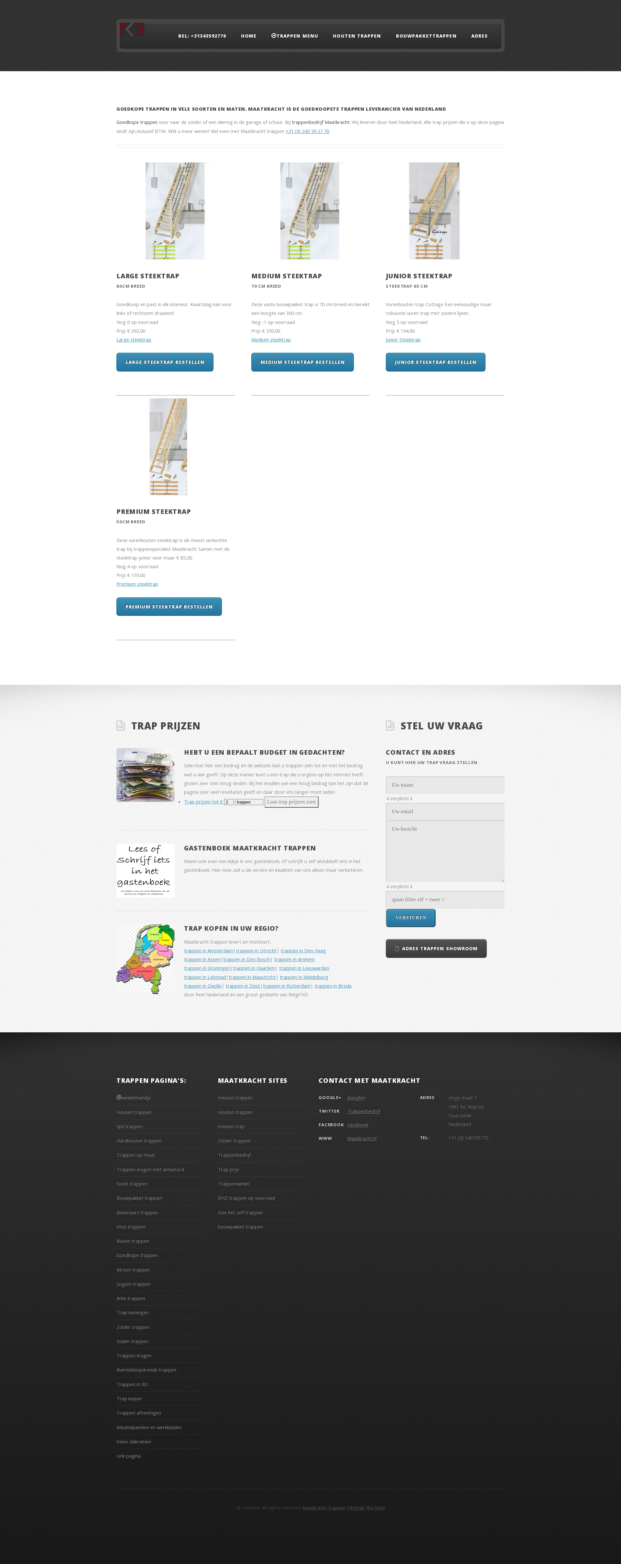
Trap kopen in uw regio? (231, 928)
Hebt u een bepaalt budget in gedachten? (264, 752)
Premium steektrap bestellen (169, 607)
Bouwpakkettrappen (426, 36)
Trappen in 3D (131, 1384)
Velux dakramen (133, 1441)
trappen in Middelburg (304, 977)
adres (479, 36)
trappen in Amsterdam (208, 950)
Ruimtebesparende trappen (146, 1369)
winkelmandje (136, 1097)
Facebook (357, 1124)
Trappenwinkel (233, 1183)
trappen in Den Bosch (246, 959)
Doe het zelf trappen (240, 1212)
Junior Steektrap (419, 276)
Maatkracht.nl (361, 1138)
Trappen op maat (135, 1154)
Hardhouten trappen (138, 1140)
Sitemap (356, 1507)
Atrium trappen (133, 1269)
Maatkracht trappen (324, 1507)
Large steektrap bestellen (164, 362)
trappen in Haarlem (254, 968)
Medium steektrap (286, 276)
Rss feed (375, 1507)
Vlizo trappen (130, 1226)
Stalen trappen (132, 1341)
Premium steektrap (153, 511)
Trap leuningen (132, 1312)
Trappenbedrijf (234, 1154)
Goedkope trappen (137, 1255)
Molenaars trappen (137, 1212)
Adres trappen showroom (440, 948)
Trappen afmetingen (138, 1412)
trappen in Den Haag (303, 950)
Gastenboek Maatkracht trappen (250, 848)
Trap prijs (228, 1169)
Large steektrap (148, 276)
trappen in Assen (202, 959)
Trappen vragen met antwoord (150, 1169)
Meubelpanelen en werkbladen (149, 1427)
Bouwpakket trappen (139, 1197)
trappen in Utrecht (256, 950)
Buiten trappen (132, 1240)
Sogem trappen (133, 1284)
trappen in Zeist (243, 985)
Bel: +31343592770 (202, 36)
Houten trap (231, 1126)
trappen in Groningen (207, 968)
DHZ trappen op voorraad (246, 1197)
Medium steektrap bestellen (302, 362)
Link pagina (128, 1455)
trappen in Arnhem (294, 959)
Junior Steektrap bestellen (435, 362)
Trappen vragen (133, 1355)
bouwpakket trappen (240, 1226)
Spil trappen (129, 1126)
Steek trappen (131, 1183)
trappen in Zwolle (203, 985)
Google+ (356, 1097)
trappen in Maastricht (252, 977)
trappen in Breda (333, 985)
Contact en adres (420, 752)
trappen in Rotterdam (286, 985)
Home (248, 36)
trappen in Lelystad (205, 977)
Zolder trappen (132, 1327)
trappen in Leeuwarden (304, 968)
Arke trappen (130, 1298)
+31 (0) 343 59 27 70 (307, 131)
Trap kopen (129, 1398)
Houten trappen (357, 36)
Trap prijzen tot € (204, 801)
